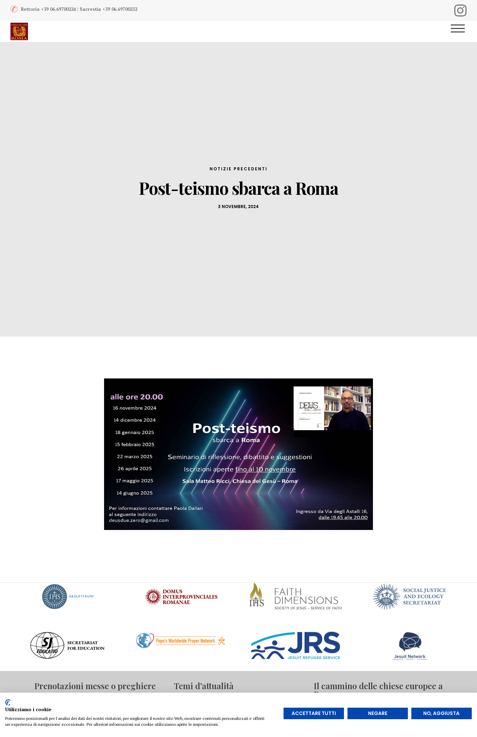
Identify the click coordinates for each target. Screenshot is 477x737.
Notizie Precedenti (238, 169)
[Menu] (460, 31)
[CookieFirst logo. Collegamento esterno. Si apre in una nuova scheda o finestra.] (7, 702)
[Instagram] (460, 10)
